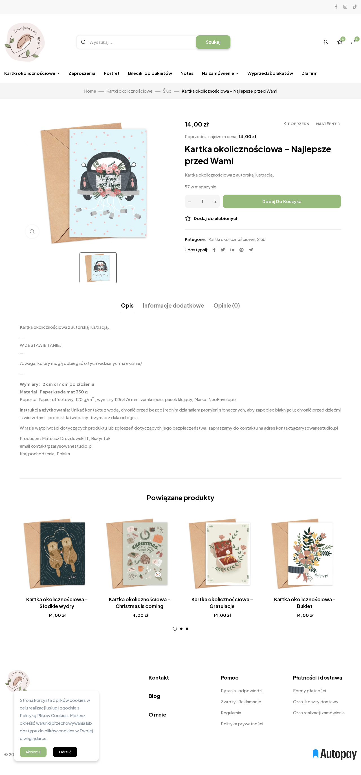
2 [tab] (181, 629)
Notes (186, 73)
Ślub (167, 90)
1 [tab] (175, 629)
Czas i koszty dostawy (315, 701)
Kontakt (159, 677)
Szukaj (213, 42)
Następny (326, 123)
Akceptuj (33, 752)
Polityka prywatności (242, 723)
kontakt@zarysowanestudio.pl (62, 446)
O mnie (157, 714)
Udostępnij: (196, 249)
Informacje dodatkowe (173, 305)
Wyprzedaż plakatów (270, 73)
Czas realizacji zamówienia (319, 712)
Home (90, 90)
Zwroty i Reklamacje (241, 701)
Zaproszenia (82, 73)
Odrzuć (65, 752)
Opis (127, 305)
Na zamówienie (218, 73)
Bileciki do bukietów (150, 73)
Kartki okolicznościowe (29, 73)
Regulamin (231, 712)
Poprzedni (299, 123)
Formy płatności (309, 690)
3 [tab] (187, 629)
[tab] (127, 305)
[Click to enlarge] (32, 231)
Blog (154, 696)
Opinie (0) (226, 305)
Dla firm (309, 73)
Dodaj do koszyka (281, 201)
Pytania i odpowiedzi (241, 690)
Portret (112, 73)
